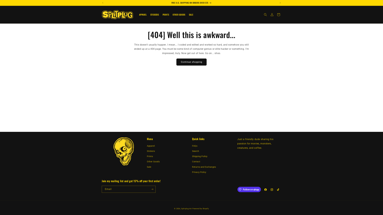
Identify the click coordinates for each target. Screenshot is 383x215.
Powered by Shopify (200, 209)
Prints (150, 156)
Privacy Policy (199, 172)
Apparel (151, 146)
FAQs (194, 146)
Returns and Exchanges (204, 167)
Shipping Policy (200, 156)
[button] (265, 14)
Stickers (151, 151)
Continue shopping (191, 62)
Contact (196, 161)
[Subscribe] (152, 189)
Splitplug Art (186, 209)
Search (195, 151)
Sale (149, 167)
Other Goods (153, 161)
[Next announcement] (280, 3)
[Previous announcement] (102, 3)
